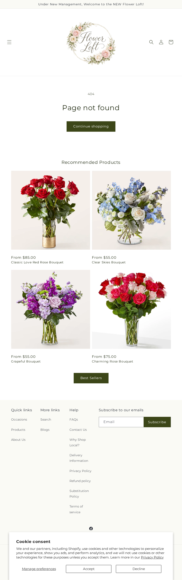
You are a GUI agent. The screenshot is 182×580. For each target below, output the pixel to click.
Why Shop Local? (77, 442)
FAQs (73, 419)
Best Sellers (91, 378)
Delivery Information (78, 458)
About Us (18, 440)
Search (45, 419)
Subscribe (157, 422)
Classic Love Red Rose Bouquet (37, 262)
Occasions (19, 419)
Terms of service (76, 509)
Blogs (44, 430)
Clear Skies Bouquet (109, 262)
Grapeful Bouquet (26, 361)
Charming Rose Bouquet (112, 361)
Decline (139, 569)
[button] (9, 42)
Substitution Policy (79, 493)
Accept (89, 569)
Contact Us (78, 430)
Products (18, 430)
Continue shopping (91, 126)
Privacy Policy (152, 557)
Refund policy (80, 481)
